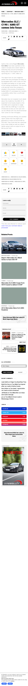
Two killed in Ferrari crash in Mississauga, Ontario (11, 398)
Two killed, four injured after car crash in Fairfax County (13, 385)
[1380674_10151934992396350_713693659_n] (15, 134)
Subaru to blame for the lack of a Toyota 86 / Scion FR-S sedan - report (18, 337)
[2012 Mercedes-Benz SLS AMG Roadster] (14, 295)
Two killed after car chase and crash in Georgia (13, 394)
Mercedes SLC (6, 177)
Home (3, 11)
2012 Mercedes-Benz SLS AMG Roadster (12, 309)
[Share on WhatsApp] (14, 36)
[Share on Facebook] (8, 36)
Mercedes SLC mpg (20, 181)
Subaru (14, 333)
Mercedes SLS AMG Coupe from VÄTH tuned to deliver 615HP (12, 284)
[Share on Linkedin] (19, 36)
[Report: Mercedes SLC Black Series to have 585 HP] (14, 245)
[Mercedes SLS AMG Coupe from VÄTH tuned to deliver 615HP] (14, 270)
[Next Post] (22, 349)
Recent (20, 372)
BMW (7, 346)
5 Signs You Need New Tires (18, 382)
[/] (21, 3)
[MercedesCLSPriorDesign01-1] (24, 134)
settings (12, 681)
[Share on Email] (22, 36)
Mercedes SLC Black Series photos (11, 179)
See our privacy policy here (7, 678)
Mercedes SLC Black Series (18, 177)
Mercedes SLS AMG (7, 184)
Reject (10, 683)
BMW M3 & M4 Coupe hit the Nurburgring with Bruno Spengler (9, 349)
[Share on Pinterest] (17, 36)
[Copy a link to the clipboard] (8, 39)
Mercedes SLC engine (7, 181)
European (9, 11)
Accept (4, 683)
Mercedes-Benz (19, 11)
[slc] (20, 134)
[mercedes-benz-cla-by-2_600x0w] (11, 134)
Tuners (3, 281)
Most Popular (7, 372)
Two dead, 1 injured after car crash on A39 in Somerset (13, 389)
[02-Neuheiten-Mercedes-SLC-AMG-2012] (7, 134)
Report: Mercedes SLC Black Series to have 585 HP (11, 259)
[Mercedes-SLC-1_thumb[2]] (3, 134)
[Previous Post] (6, 336)
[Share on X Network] (11, 36)
